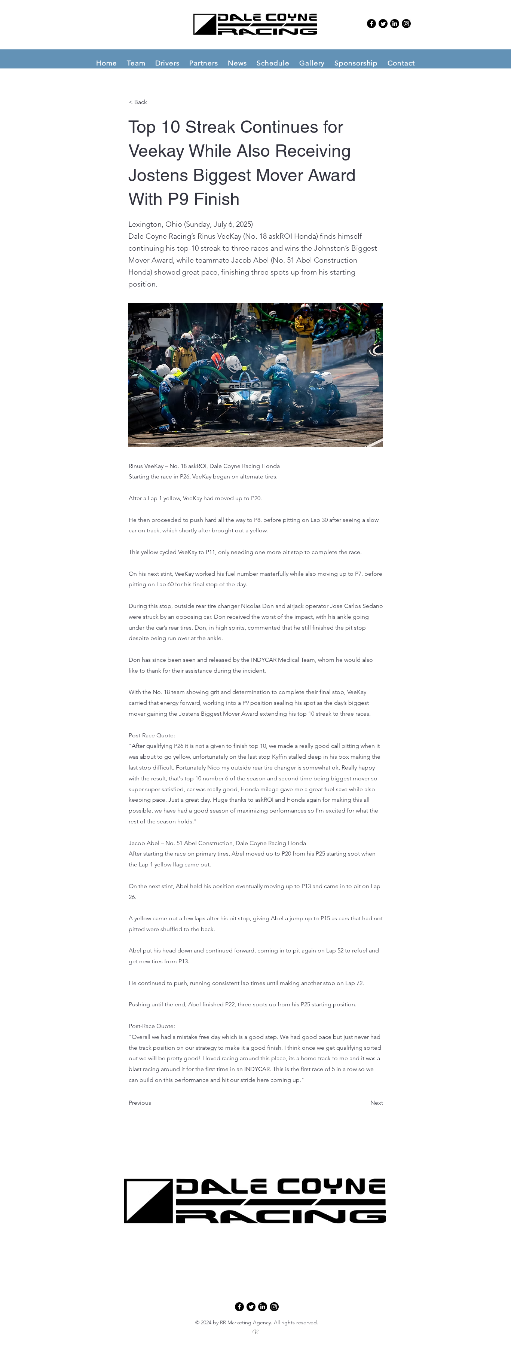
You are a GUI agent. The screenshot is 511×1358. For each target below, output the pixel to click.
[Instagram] (406, 23)
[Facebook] (371, 23)
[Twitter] (383, 23)
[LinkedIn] (394, 23)
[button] (136, 63)
